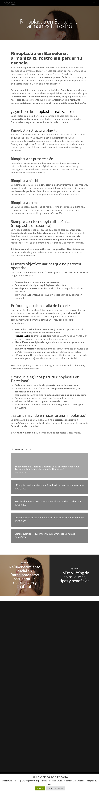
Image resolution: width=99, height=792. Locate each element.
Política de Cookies (55, 788)
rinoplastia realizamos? (54, 111)
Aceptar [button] (40, 788)
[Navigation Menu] (94, 3)
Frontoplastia (22, 336)
